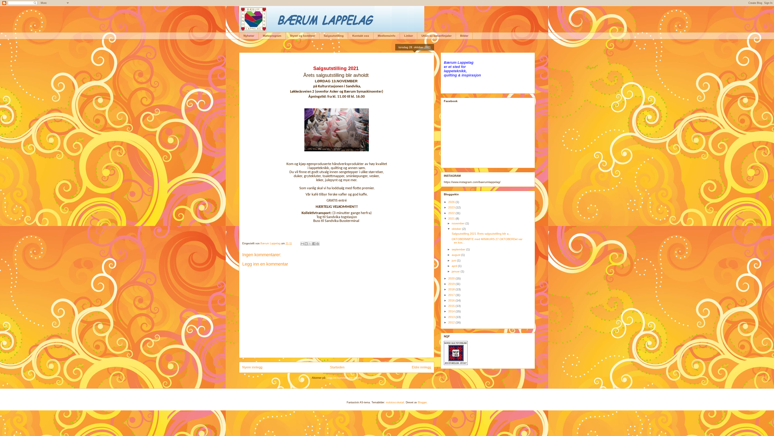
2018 (452, 289)
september (459, 249)
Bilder (464, 35)
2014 (452, 311)
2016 (452, 300)
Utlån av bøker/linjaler (436, 35)
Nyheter (248, 35)
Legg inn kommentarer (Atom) (344, 377)
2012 (452, 322)
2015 (452, 305)
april (455, 266)
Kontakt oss (360, 35)
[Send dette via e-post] (302, 244)
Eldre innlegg (421, 367)
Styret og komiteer (302, 35)
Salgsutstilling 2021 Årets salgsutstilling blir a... (481, 233)
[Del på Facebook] (314, 244)
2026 (452, 202)
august (456, 254)
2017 (452, 295)
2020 (452, 278)
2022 (452, 213)
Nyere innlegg (252, 367)
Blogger (422, 402)
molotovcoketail (395, 402)
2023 (452, 207)
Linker (408, 35)
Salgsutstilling (334, 35)
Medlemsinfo (386, 35)
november (458, 223)
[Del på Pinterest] (318, 244)
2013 (452, 317)
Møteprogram (272, 35)
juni (454, 260)
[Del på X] (310, 244)
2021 (452, 218)
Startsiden (337, 367)
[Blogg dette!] (306, 244)
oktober (457, 228)
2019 (452, 283)
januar (456, 271)
